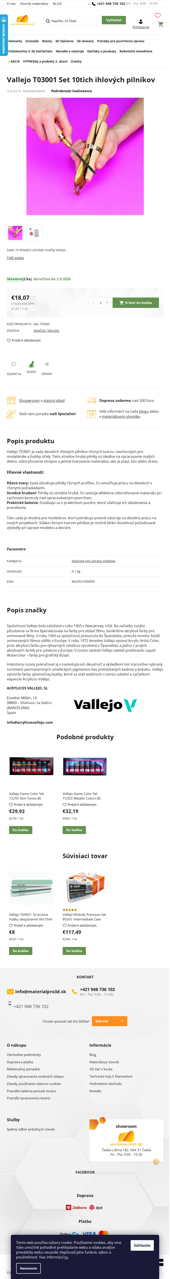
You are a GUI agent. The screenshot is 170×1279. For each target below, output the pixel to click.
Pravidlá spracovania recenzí (28, 1098)
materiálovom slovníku (121, 416)
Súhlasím (142, 1245)
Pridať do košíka (138, 302)
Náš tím (101, 1021)
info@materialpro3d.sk (40, 991)
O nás (11, 3)
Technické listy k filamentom (111, 1076)
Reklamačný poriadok (23, 1069)
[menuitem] (14, 40)
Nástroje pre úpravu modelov (93, 561)
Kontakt (95, 1091)
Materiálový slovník (104, 1062)
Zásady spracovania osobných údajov (35, 1076)
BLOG (57, 3)
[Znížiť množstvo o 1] (94, 303)
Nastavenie (28, 1268)
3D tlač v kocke (100, 1069)
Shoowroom (29, 400)
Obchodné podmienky (24, 1054)
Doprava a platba (20, 1062)
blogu (144, 411)
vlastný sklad (54, 400)
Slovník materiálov (34, 3)
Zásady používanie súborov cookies (34, 1083)
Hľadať (114, 20)
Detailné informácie (85, 257)
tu (66, 1257)
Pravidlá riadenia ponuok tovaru (31, 1091)
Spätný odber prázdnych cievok (31, 1129)
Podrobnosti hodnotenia (71, 91)
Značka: (46, 330)
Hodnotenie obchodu (105, 1083)
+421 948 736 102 (97, 989)
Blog (92, 1054)
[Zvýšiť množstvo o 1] (107, 303)
